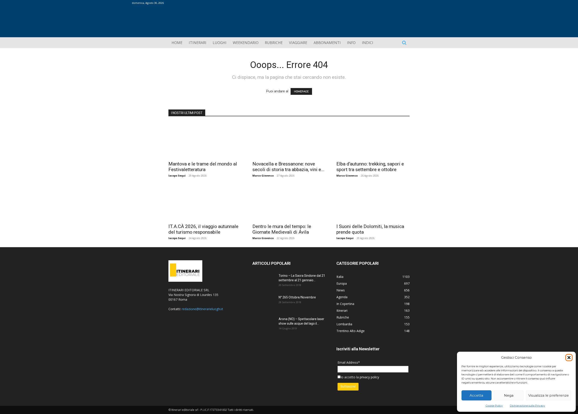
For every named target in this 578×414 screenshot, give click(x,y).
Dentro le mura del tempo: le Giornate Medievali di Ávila (281, 229)
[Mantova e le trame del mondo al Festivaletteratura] (205, 140)
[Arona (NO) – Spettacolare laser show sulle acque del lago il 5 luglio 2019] (263, 325)
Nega (508, 395)
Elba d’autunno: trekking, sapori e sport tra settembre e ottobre (370, 166)
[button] (569, 357)
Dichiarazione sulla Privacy (527, 405)
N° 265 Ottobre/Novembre (297, 297)
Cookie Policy (494, 405)
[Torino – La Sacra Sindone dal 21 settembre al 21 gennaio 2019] (263, 281)
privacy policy (369, 377)
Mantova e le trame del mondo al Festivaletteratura (202, 166)
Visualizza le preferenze (548, 395)
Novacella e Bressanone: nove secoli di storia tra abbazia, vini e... (288, 166)
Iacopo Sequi (177, 175)
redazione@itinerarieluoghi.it (202, 309)
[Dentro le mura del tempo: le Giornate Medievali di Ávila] (289, 203)
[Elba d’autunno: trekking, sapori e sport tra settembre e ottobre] (373, 140)
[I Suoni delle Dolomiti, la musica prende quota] (373, 203)
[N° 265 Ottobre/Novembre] (263, 303)
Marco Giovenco (263, 175)
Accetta (476, 395)
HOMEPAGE (301, 91)
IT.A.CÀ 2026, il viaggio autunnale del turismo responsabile (203, 229)
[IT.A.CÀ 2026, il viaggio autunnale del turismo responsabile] (205, 203)
